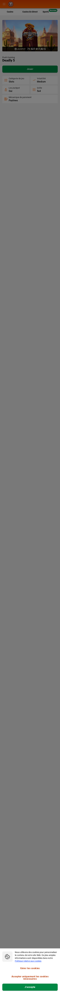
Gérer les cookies (30, 968)
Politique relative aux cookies (28, 961)
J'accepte (30, 987)
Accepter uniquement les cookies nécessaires (30, 977)
